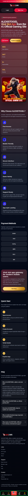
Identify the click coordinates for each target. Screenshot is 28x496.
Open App (20, 10)
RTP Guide (3, 451)
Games (2, 453)
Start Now (14, 288)
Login (7, 10)
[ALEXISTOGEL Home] (14, 5)
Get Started (5, 40)
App (2, 466)
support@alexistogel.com (6, 474)
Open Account (4, 462)
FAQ (2, 468)
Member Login (4, 464)
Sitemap (3, 476)
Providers (3, 449)
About (2, 455)
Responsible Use (4, 479)
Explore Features (15, 40)
